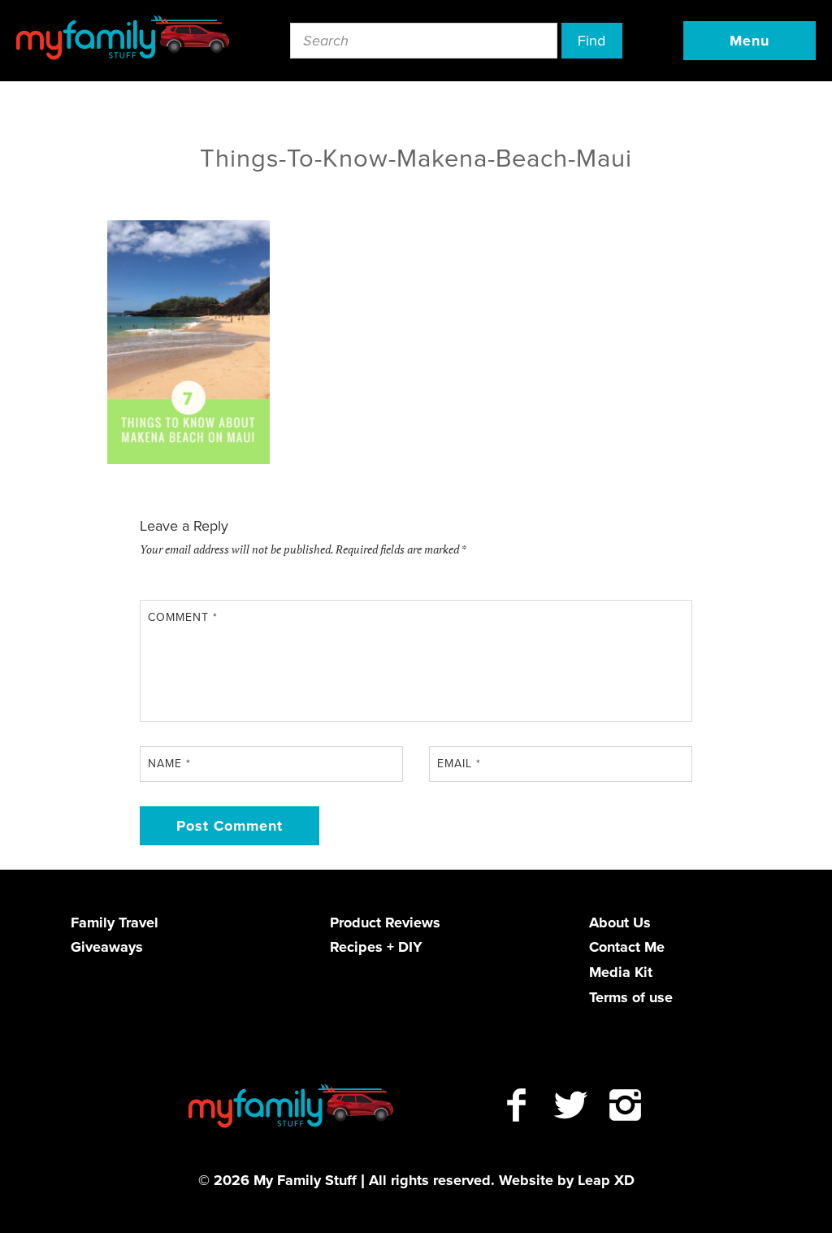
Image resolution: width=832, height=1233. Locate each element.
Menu (749, 41)
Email (459, 764)
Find (591, 41)
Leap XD (606, 1180)
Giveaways (107, 947)
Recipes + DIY (376, 947)
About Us (620, 922)
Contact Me (627, 947)
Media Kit (620, 972)
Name (169, 764)
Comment (183, 617)
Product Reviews (385, 922)
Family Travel (114, 922)
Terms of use (631, 997)
